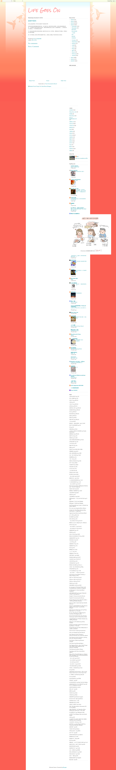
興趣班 (70, 139)
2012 (72, 24)
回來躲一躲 (73, 353)
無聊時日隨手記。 (74, 352)
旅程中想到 (74, 29)
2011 (72, 57)
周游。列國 (73, 301)
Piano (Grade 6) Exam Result (77, 326)
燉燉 (77, 180)
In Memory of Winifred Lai (76, 362)
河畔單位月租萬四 (74, 302)
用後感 (70, 133)
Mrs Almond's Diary (76, 334)
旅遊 (32, 40)
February (74, 53)
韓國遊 (70, 150)
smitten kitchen (74, 165)
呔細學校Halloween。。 (75, 330)
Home (47, 80)
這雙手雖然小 (73, 292)
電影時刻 (71, 148)
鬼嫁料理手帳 (73, 260)
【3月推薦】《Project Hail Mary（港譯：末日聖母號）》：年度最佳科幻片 (81, 190)
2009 (73, 60)
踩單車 (70, 142)
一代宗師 (73, 32)
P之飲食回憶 (73, 315)
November (74, 27)
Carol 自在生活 (74, 170)
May (73, 48)
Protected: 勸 (73, 377)
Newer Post (32, 80)
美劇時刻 (71, 137)
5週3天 (72, 335)
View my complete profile (81, 158)
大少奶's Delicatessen (76, 179)
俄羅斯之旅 (71, 121)
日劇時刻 (71, 131)
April (73, 50)
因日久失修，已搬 (74, 358)
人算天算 (72, 269)
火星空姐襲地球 (74, 283)
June (73, 46)
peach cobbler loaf (75, 166)
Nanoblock (72, 115)
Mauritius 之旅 (72, 111)
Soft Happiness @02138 (77, 385)
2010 (72, 59)
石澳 (72, 34)
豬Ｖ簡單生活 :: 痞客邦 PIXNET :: (77, 207)
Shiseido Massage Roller (76, 348)
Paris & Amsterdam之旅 (73, 118)
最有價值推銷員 (79, 293)
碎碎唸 (35, 40)
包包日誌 (71, 123)
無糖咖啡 (72, 203)
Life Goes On (44, 10)
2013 (72, 23)
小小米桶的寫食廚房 (75, 387)
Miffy (70, 113)
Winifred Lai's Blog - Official (77, 361)
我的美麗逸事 (73, 347)
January (74, 55)
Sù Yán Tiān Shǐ (74, 188)
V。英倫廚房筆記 (74, 338)
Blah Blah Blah (74, 278)
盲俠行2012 (74, 31)
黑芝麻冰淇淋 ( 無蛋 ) (80, 171)
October (74, 40)
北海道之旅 (71, 125)
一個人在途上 (73, 380)
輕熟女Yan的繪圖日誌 (75, 213)
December (74, 26)
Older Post (63, 80)
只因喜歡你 (74, 37)
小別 (77, 367)
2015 (72, 19)
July (73, 45)
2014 (72, 21)
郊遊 (70, 144)
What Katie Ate (74, 312)
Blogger (65, 767)
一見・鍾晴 (73, 325)
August (74, 43)
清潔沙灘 (73, 36)
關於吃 (70, 146)
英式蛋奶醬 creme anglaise (79, 340)
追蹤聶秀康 (73, 366)
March (73, 52)
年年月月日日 (73, 356)
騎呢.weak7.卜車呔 (74, 329)
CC (77, 156)
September (75, 41)
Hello (72, 279)
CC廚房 (71, 110)
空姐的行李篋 (73, 197)
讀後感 (70, 140)
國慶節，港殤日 (73, 381)
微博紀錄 (71, 127)
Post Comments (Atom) (51, 83)
